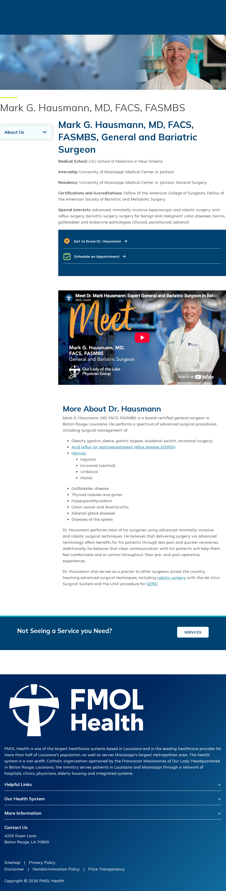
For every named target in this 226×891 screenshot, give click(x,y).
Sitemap (12, 862)
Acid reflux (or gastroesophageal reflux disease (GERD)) (123, 446)
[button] (142, 243)
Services (193, 632)
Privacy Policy (42, 862)
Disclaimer (14, 869)
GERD (152, 583)
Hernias (79, 453)
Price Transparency (106, 869)
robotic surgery (171, 577)
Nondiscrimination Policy (56, 869)
